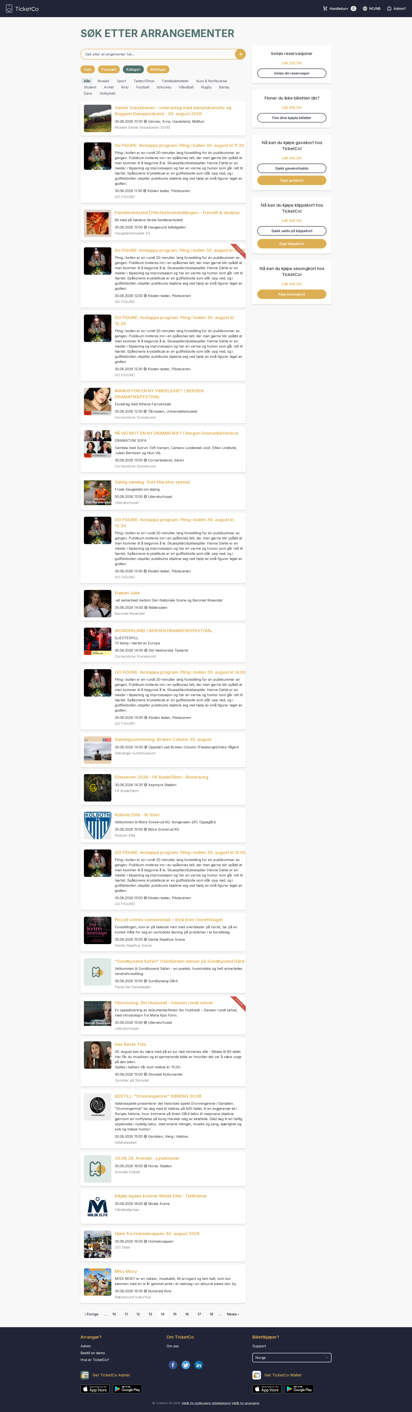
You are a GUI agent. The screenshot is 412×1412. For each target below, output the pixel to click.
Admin (85, 1346)
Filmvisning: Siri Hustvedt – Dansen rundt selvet (164, 1002)
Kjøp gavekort (291, 180)
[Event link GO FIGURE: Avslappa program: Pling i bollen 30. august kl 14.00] (95, 683)
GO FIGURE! (125, 197)
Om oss (173, 1346)
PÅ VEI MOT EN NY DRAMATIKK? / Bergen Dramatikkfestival (176, 433)
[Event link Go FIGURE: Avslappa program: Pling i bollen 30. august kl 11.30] (95, 156)
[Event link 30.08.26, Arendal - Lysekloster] (95, 1169)
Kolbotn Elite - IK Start (137, 814)
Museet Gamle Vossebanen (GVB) (142, 127)
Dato (87, 69)
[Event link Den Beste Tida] (95, 1055)
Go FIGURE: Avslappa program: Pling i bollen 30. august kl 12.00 (180, 250)
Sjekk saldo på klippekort (291, 231)
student (90, 87)
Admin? (400, 8)
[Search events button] (240, 54)
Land (256, 1351)
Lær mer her (292, 62)
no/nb (375, 8)
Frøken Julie (127, 593)
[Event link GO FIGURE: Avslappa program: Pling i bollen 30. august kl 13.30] (95, 530)
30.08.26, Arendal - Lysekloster (147, 1158)
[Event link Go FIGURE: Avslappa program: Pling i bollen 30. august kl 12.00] (95, 261)
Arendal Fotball (127, 1172)
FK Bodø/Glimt (126, 791)
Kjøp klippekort (291, 244)
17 (199, 1314)
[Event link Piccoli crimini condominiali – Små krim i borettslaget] (95, 930)
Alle (87, 81)
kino (125, 87)
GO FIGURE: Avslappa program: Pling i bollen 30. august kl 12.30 (174, 320)
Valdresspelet (125, 1142)
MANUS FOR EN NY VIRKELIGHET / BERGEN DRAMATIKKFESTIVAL (159, 393)
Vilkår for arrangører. (246, 1403)
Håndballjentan (127, 1210)
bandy (224, 87)
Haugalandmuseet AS (132, 233)
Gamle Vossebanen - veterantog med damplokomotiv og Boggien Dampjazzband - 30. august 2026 (173, 110)
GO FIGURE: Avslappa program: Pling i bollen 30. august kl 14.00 (180, 672)
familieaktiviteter (175, 81)
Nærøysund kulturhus (133, 1297)
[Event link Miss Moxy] (95, 1282)
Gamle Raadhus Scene (133, 945)
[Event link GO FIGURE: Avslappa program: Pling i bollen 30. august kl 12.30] (95, 328)
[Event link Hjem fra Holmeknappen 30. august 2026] (95, 1244)
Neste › (233, 1314)
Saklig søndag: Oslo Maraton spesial (152, 482)
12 (138, 1314)
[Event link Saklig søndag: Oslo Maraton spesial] (95, 493)
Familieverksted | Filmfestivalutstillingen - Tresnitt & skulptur (177, 212)
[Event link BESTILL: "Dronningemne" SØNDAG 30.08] (95, 1107)
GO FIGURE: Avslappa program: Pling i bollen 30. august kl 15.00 (180, 852)
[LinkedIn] (198, 1365)
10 (114, 1314)
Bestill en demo (92, 1353)
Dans (88, 93)
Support (259, 1346)
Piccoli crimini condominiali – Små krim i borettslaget (169, 919)
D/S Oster (123, 1247)
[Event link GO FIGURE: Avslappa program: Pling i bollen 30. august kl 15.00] (95, 863)
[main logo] (22, 8)
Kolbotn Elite (125, 835)
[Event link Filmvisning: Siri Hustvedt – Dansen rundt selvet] (95, 1013)
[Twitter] (186, 1365)
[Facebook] (173, 1365)
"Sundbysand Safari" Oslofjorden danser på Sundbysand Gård (179, 961)
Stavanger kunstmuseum (135, 753)
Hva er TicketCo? (94, 1360)
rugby (206, 87)
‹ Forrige (91, 1314)
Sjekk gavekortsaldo (292, 168)
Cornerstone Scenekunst (135, 417)
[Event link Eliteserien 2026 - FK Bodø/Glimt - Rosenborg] (95, 788)
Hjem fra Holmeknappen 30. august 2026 (157, 1233)
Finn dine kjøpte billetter (291, 118)
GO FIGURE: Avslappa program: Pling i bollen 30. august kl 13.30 (174, 522)
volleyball (107, 93)
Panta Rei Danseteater (133, 987)
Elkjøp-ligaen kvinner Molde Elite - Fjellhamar (161, 1196)
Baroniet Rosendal (130, 613)
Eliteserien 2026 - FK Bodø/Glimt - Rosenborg (161, 777)
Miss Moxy (126, 1271)
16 (187, 1314)
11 (126, 1314)
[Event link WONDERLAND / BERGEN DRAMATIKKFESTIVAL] (95, 641)
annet (109, 87)
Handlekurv (342, 8)
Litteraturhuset (127, 502)
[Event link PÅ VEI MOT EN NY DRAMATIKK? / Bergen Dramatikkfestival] (95, 444)
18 (211, 1314)
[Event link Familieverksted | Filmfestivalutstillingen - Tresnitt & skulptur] (95, 223)
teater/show (143, 81)
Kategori (133, 69)
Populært (108, 69)
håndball (186, 87)
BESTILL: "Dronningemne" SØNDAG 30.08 (158, 1096)
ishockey (164, 87)
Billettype (158, 69)
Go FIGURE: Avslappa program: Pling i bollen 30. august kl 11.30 (179, 145)
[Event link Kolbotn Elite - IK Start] (95, 825)
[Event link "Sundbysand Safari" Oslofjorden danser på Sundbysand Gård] (95, 972)
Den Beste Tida (130, 1044)
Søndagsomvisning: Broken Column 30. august (163, 739)
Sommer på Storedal (132, 1080)
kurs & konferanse (211, 81)
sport (121, 81)
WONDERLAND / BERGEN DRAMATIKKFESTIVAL (163, 630)
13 (150, 1314)
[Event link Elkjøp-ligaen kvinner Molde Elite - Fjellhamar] (95, 1207)
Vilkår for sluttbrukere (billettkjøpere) (206, 1403)
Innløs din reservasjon (291, 73)
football (142, 87)
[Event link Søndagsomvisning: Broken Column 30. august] (95, 750)
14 (162, 1314)
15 (175, 1314)
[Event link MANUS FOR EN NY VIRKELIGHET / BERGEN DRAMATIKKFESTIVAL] (95, 401)
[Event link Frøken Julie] (95, 604)
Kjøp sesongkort (292, 294)
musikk (103, 81)
